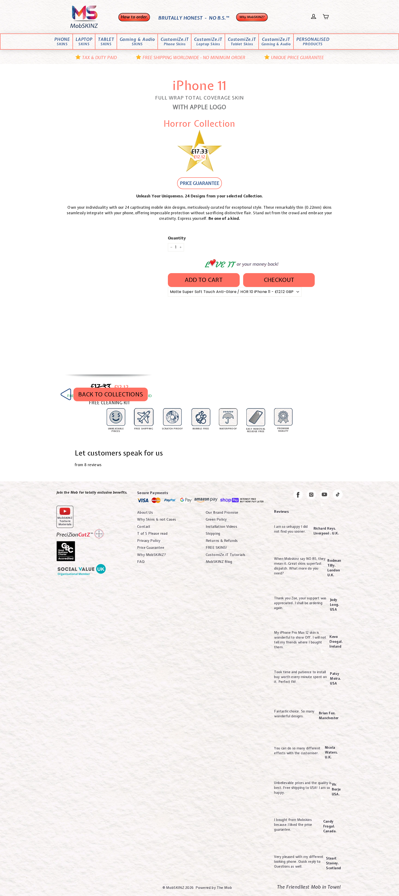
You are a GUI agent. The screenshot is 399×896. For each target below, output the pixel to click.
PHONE (62, 41)
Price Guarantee (150, 547)
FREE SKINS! (216, 547)
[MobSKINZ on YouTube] (324, 495)
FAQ (141, 561)
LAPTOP (84, 41)
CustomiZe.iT (174, 41)
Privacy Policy (148, 540)
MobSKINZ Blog (219, 561)
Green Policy (216, 519)
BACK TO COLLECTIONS (110, 394)
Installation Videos (221, 526)
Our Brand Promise (222, 512)
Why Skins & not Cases (156, 519)
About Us (145, 512)
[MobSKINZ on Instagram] (311, 495)
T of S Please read (152, 533)
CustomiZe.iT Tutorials (225, 554)
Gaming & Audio (137, 41)
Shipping (213, 533)
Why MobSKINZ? (151, 554)
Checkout (279, 280)
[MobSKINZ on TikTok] (338, 495)
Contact (144, 526)
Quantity (177, 238)
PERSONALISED (312, 41)
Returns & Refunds (222, 540)
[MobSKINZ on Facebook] (298, 495)
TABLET (106, 41)
